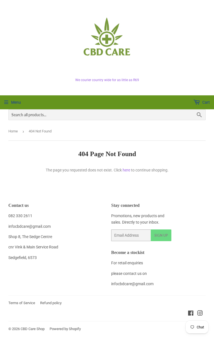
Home (13, 131)
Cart (205, 102)
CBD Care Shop (33, 329)
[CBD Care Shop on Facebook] (191, 314)
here (126, 170)
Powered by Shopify (65, 329)
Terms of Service (21, 303)
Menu (16, 102)
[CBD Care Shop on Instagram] (200, 314)
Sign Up (161, 235)
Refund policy (51, 303)
